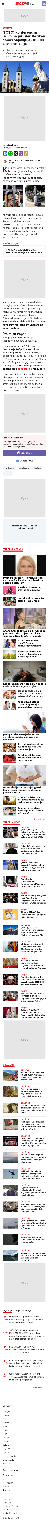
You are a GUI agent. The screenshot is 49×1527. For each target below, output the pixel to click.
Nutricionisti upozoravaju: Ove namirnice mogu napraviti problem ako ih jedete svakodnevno (26, 1319)
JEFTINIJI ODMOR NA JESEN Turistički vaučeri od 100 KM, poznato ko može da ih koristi (33, 1109)
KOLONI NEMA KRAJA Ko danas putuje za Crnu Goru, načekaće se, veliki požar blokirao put (33, 1158)
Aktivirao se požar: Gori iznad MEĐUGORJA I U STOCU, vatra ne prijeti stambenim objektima (32, 948)
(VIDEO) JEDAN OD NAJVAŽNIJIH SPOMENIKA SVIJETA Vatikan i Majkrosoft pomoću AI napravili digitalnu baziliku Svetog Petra (33, 931)
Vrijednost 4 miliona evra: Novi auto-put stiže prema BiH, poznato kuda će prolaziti (33, 1256)
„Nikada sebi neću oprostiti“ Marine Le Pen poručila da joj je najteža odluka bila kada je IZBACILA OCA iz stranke (32, 866)
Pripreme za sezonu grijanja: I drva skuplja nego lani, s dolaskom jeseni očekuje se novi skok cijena (31, 1092)
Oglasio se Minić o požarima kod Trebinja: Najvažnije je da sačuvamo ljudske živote (33, 1191)
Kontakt (6, 1509)
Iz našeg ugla (8, 1460)
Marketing (7, 1502)
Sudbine (6, 1445)
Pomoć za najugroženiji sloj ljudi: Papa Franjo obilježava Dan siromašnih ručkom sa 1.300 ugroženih (33, 899)
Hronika (6, 1430)
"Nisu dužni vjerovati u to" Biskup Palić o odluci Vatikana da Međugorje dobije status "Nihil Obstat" (33, 850)
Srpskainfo (13, 145)
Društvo (7, 28)
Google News (26, 460)
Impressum (7, 1499)
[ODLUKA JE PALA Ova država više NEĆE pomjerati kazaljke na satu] (10, 914)
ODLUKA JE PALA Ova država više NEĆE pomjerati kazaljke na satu (33, 914)
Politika (6, 1415)
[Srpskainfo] (24, 4)
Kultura (25, 925)
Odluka (38, 468)
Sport (5, 1434)
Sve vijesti (7, 1411)
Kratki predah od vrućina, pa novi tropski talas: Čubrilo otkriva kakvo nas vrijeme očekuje (33, 1125)
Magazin (6, 1448)
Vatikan (8, 473)
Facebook (9, 1475)
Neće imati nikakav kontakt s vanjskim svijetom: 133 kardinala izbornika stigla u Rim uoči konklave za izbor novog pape (33, 964)
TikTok (8, 1490)
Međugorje (24, 468)
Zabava (6, 1441)
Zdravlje (6, 1437)
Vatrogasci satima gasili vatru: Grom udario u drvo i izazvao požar (33, 1239)
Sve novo (38, 1387)
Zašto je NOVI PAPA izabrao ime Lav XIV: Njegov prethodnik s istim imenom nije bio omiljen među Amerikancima (33, 1014)
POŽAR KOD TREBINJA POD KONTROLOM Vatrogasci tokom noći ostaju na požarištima (33, 1076)
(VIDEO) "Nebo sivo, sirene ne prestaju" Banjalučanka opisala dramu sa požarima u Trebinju (33, 1224)
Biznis (5, 1426)
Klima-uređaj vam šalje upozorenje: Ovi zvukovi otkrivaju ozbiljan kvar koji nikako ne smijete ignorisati (26, 1363)
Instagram (9, 1483)
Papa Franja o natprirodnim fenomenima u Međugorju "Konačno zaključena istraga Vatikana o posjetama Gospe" (33, 883)
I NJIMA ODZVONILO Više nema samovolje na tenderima (24, 251)
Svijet (24, 860)
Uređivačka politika (11, 1513)
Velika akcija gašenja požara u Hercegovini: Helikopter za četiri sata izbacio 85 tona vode (32, 1175)
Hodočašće (10, 468)
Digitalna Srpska (9, 1456)
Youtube (8, 1486)
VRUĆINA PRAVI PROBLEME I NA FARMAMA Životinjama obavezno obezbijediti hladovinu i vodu (33, 1208)
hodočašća (24, 368)
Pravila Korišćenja (10, 1506)
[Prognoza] (44, 3)
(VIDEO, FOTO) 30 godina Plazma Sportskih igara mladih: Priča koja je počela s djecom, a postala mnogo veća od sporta (33, 1142)
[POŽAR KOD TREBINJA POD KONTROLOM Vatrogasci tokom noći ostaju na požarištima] (10, 1075)
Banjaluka (7, 1463)
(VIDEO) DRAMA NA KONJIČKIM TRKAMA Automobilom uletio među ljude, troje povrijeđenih (26, 1377)
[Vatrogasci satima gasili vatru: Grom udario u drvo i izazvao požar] (10, 1239)
